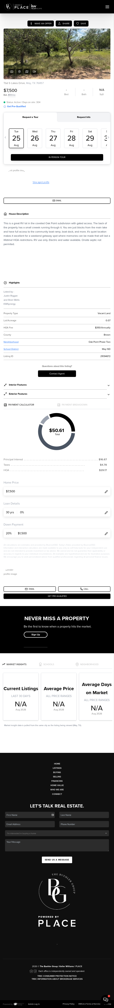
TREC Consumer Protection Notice (57, 976)
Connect (57, 794)
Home (57, 764)
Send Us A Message (57, 860)
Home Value (57, 785)
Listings (57, 768)
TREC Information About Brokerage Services (57, 979)
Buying (57, 772)
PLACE (79, 966)
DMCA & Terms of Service (89, 1004)
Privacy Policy (69, 1004)
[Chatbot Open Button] (105, 999)
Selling (57, 776)
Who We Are (57, 789)
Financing (57, 781)
